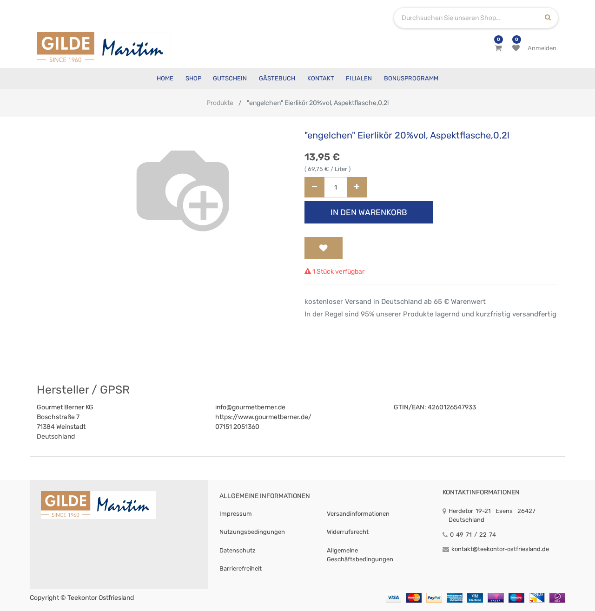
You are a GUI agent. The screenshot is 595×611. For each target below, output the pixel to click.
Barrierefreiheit (240, 568)
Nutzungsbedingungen (252, 531)
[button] (323, 248)
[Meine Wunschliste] (515, 48)
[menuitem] (165, 78)
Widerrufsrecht (348, 531)
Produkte (219, 103)
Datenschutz (237, 550)
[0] (498, 48)
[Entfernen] (314, 187)
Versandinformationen (358, 513)
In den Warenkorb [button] (369, 212)
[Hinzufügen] (357, 187)
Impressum (235, 513)
